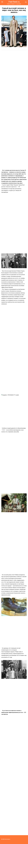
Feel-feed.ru (14, 2)
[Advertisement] (14, 66)
